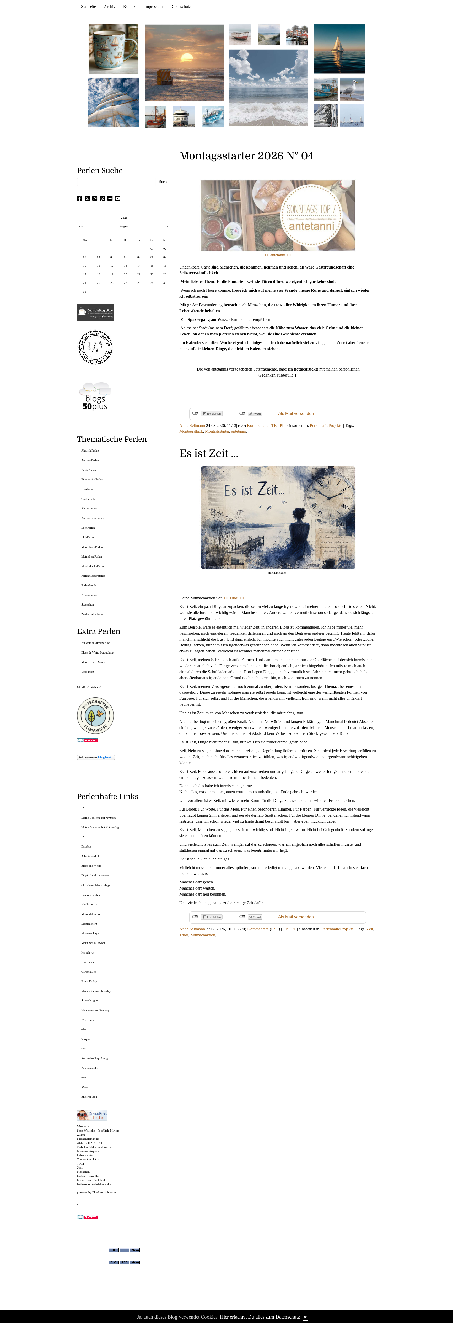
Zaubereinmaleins (88, 1159)
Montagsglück (191, 431)
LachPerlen (88, 527)
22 (152, 274)
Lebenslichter (85, 1155)
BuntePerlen (88, 470)
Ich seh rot (87, 952)
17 (84, 274)
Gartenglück (88, 971)
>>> (167, 226)
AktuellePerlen (90, 450)
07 (139, 257)
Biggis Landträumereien (95, 875)
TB (274, 425)
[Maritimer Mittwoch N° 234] (352, 89)
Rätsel (84, 1087)
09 (164, 257)
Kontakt (130, 6)
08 (152, 257)
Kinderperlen (89, 508)
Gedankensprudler (88, 1175)
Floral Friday (89, 981)
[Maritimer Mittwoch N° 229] (352, 115)
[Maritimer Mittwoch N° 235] (326, 115)
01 (152, 248)
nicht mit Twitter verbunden (242, 413)
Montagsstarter (217, 431)
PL (282, 425)
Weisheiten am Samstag (95, 1010)
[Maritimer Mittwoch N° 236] (326, 89)
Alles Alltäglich (90, 856)
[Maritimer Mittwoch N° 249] (184, 62)
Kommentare (257, 425)
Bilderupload (89, 1096)
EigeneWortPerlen (92, 479)
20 (125, 274)
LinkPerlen (88, 537)
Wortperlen (83, 1126)
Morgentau (83, 1171)
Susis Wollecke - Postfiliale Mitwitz (98, 1130)
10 (84, 265)
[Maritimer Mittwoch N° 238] (268, 87)
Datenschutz (180, 6)
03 (84, 257)
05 (112, 257)
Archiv (109, 6)
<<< (81, 226)
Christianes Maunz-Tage (95, 885)
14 (139, 265)
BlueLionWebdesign (104, 1192)
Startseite (88, 6)
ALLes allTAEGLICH (90, 1142)
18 (98, 274)
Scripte (85, 1039)
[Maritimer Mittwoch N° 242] (240, 34)
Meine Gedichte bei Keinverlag (100, 827)
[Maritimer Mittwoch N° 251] (113, 48)
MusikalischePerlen (93, 566)
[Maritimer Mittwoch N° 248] (156, 116)
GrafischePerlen (90, 498)
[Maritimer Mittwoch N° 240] (269, 34)
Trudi (183, 935)
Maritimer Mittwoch (93, 942)
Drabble (86, 846)
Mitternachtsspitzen (88, 1151)
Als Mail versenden (296, 413)
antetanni (238, 431)
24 (84, 283)
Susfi (80, 1167)
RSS (275, 929)
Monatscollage (90, 933)
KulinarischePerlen (92, 517)
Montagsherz (89, 923)
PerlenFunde (88, 585)
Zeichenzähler (89, 1067)
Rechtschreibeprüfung (94, 1058)
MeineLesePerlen (91, 556)
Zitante (81, 1134)
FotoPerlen (87, 489)
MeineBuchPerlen (92, 546)
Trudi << (236, 598)
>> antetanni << (278, 255)
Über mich (87, 671)
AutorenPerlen (90, 460)
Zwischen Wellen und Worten (94, 1147)
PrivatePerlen (89, 595)
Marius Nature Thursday (96, 991)
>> (226, 598)
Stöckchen (87, 604)
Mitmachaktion (202, 935)
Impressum (153, 6)
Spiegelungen (89, 1000)
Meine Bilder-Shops (93, 661)
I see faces (87, 961)
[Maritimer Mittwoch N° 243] (213, 116)
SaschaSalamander (88, 1138)
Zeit (369, 929)
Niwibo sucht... (90, 904)
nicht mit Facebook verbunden (195, 413)
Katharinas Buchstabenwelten (94, 1184)
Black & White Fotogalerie (97, 652)
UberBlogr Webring (89, 686)
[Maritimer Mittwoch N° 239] (297, 34)
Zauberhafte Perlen (92, 614)
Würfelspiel (88, 1019)
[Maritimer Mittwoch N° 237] (339, 48)
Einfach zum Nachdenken (93, 1179)
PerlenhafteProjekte (326, 425)
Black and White (91, 865)
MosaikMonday (90, 913)
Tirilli (80, 1163)
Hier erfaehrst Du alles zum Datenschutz (260, 1317)
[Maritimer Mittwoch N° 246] (184, 116)
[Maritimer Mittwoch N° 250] (113, 102)
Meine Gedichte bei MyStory (98, 817)
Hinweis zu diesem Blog (95, 642)
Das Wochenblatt (91, 894)
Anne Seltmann (192, 425)
